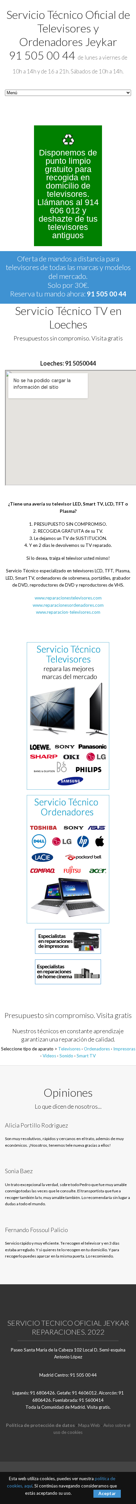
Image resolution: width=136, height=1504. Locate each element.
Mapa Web (89, 1425)
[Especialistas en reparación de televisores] (68, 715)
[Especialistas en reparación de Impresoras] (68, 941)
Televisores (69, 1048)
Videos (49, 1055)
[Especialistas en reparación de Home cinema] (68, 971)
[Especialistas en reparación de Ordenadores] (68, 859)
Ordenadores (97, 1048)
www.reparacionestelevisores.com (68, 597)
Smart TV (86, 1055)
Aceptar (107, 1493)
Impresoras (124, 1048)
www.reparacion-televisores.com (68, 612)
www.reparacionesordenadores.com (68, 605)
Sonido (66, 1055)
